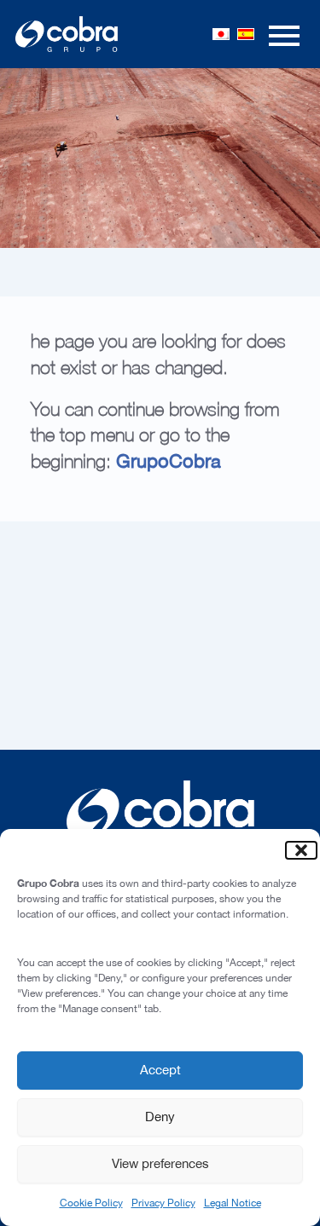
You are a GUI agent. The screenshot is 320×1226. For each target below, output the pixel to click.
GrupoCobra (168, 461)
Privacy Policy (163, 1203)
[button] (294, 850)
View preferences (160, 1163)
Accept (160, 1069)
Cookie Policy (91, 1203)
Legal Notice (232, 1203)
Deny (160, 1116)
